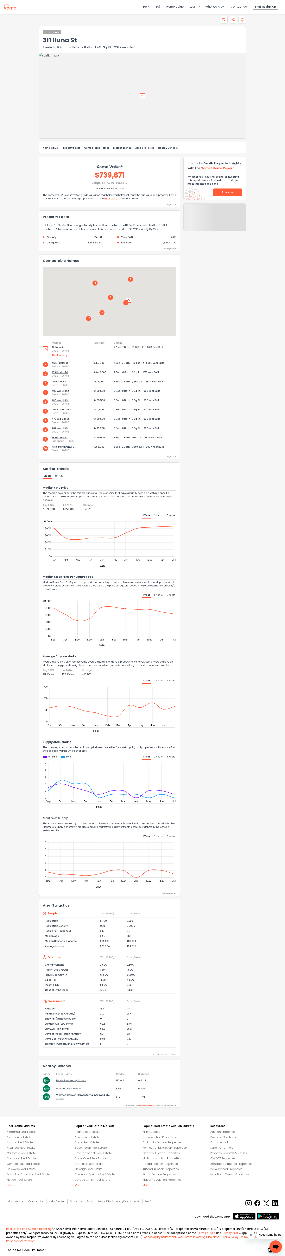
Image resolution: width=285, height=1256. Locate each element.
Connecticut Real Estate (23, 1164)
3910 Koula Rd (59, 437)
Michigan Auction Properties (161, 1158)
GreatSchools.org (146, 1105)
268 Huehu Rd (60, 372)
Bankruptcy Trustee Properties (231, 1164)
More (10, 1185)
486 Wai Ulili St (60, 400)
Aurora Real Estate (87, 1137)
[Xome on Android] (268, 1216)
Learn (193, 7)
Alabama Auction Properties (161, 1180)
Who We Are (214, 7)
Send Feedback (215, 221)
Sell (158, 7)
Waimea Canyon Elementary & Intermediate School (83, 1096)
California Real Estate (21, 1153)
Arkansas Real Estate (21, 1148)
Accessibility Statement (160, 1237)
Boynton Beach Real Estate (93, 1153)
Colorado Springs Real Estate (95, 1174)
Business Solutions (223, 1137)
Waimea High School (68, 1088)
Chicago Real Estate (89, 1169)
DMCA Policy (230, 1237)
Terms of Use (206, 1233)
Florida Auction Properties (160, 1164)
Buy (145, 7)
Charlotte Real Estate (89, 1164)
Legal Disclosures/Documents (119, 1201)
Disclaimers (111, 198)
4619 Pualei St (60, 363)
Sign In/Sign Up (265, 7)
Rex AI (148, 1201)
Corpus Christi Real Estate (92, 1180)
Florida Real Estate (19, 1180)
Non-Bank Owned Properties (229, 1174)
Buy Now (228, 192)
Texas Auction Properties (159, 1137)
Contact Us (239, 7)
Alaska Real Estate (19, 1137)
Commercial (219, 1142)
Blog (90, 1201)
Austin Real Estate (87, 1142)
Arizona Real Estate (20, 1142)
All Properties (151, 1132)
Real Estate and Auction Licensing (29, 1229)
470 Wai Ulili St (60, 418)
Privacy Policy (231, 1233)
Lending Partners (221, 1148)
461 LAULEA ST (59, 381)
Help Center (57, 1201)
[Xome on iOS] (245, 1216)
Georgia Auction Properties (161, 1153)
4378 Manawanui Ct (64, 446)
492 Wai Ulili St (60, 391)
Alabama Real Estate (21, 1132)
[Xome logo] (10, 6)
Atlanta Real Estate (87, 1132)
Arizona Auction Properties (160, 1169)
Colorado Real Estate (21, 1158)
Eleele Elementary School (71, 1080)
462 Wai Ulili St (60, 428)
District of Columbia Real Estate (28, 1174)
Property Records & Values (228, 1153)
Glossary (76, 1201)
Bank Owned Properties (226, 1169)
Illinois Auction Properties (159, 1174)
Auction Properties (223, 1132)
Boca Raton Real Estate (91, 1148)
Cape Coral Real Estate (91, 1158)
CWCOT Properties (223, 1158)
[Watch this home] (224, 20)
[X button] (266, 1203)
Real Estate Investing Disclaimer (199, 1237)
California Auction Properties (162, 1142)
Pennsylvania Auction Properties (164, 1148)
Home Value (175, 7)
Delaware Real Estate (21, 1169)
